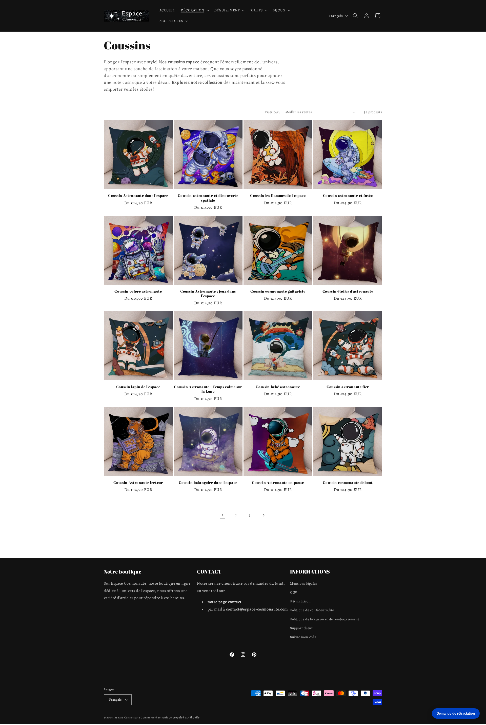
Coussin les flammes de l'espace (278, 195)
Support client (301, 628)
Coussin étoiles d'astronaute (347, 291)
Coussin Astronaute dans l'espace (138, 195)
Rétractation (300, 601)
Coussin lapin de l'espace (138, 387)
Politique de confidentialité (312, 610)
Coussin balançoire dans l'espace (208, 482)
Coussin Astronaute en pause (278, 482)
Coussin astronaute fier (348, 387)
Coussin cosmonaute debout (348, 482)
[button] (194, 10)
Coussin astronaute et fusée (348, 195)
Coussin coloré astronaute (138, 291)
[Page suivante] (263, 515)
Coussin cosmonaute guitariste (278, 291)
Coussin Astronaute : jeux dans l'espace (208, 293)
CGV (293, 592)
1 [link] (222, 515)
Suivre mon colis (303, 637)
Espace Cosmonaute (127, 717)
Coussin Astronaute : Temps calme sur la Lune (208, 389)
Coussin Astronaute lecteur (138, 482)
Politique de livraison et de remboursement (324, 619)
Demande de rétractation (456, 713)
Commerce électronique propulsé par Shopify (170, 717)
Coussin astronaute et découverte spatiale (208, 197)
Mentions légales (303, 583)
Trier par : (272, 112)
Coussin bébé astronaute (278, 387)
